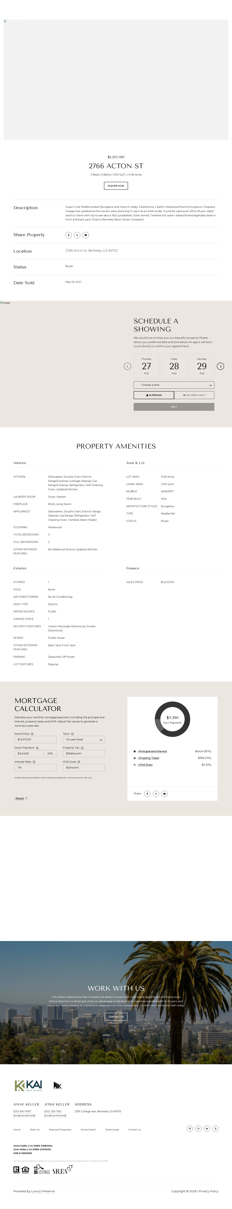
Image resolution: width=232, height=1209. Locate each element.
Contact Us (134, 1129)
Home (17, 1129)
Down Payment (24, 747)
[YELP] (215, 1128)
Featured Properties (60, 1129)
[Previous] (127, 366)
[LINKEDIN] (207, 1128)
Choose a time (150, 384)
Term (66, 733)
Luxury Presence (43, 1191)
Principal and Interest (153, 751)
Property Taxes (149, 757)
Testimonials (112, 1129)
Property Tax (71, 747)
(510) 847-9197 (22, 1111)
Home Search (88, 1129)
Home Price (22, 733)
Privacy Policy (209, 1191)
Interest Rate (23, 761)
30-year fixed (74, 739)
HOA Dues (69, 761)
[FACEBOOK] (190, 1128)
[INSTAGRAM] (198, 1128)
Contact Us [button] (116, 1016)
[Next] (220, 366)
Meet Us (34, 1129)
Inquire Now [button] (116, 185)
